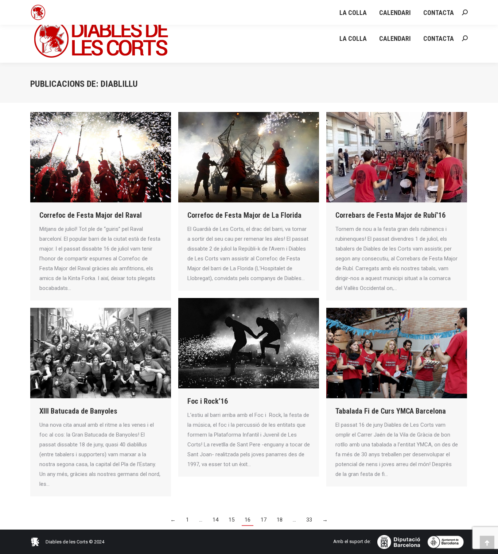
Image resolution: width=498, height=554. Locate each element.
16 (247, 519)
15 (231, 519)
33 (309, 519)
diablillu (119, 84)
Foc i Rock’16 (207, 401)
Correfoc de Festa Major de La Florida (244, 215)
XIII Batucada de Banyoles (78, 411)
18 (280, 519)
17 (263, 519)
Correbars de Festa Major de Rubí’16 (390, 215)
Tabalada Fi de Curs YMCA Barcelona (390, 411)
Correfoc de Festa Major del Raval (90, 215)
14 (215, 519)
